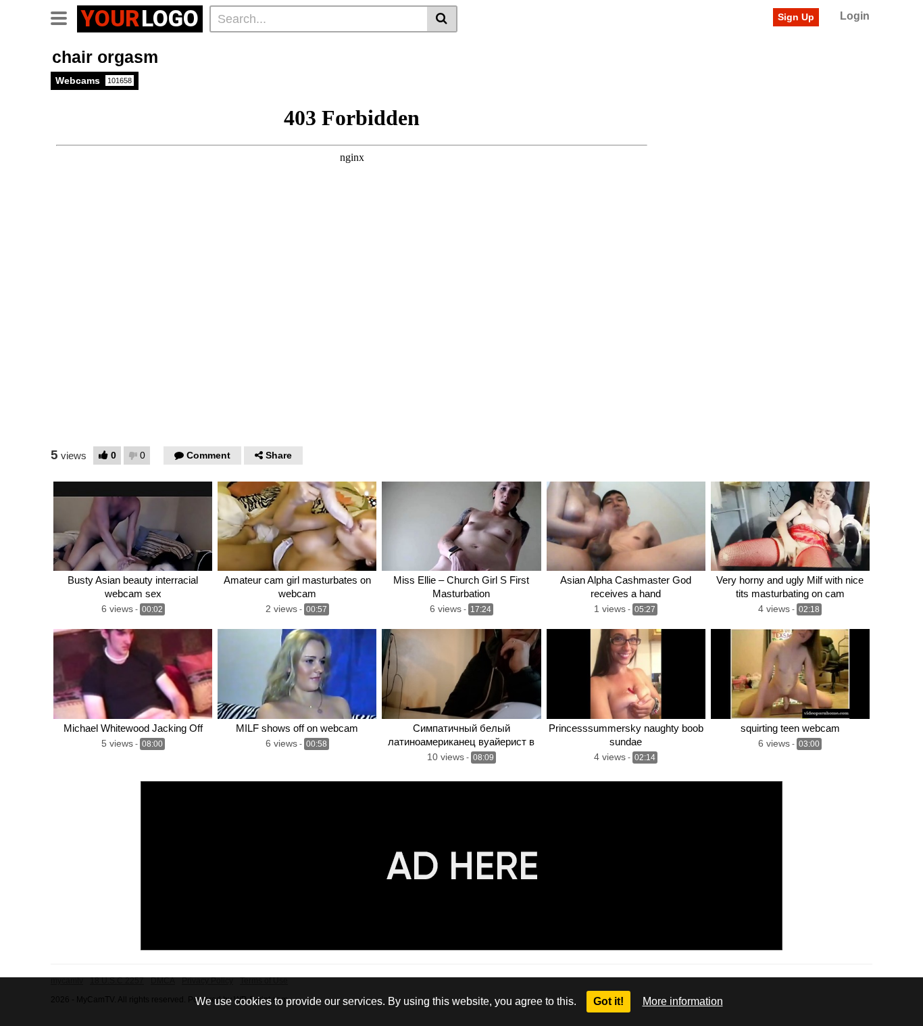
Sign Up (796, 16)
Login (855, 16)
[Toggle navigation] (64, 17)
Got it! (608, 1001)
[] (442, 18)
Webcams (93, 80)
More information (683, 1001)
